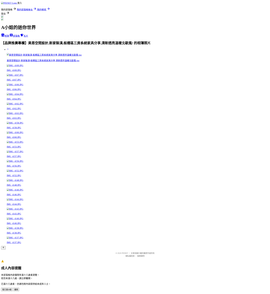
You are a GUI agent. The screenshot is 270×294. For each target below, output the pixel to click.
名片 (26, 36)
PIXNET (125, 253)
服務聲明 (141, 256)
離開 (16, 290)
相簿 (7, 36)
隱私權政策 (130, 256)
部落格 (16, 36)
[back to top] (3, 248)
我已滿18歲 (7, 290)
